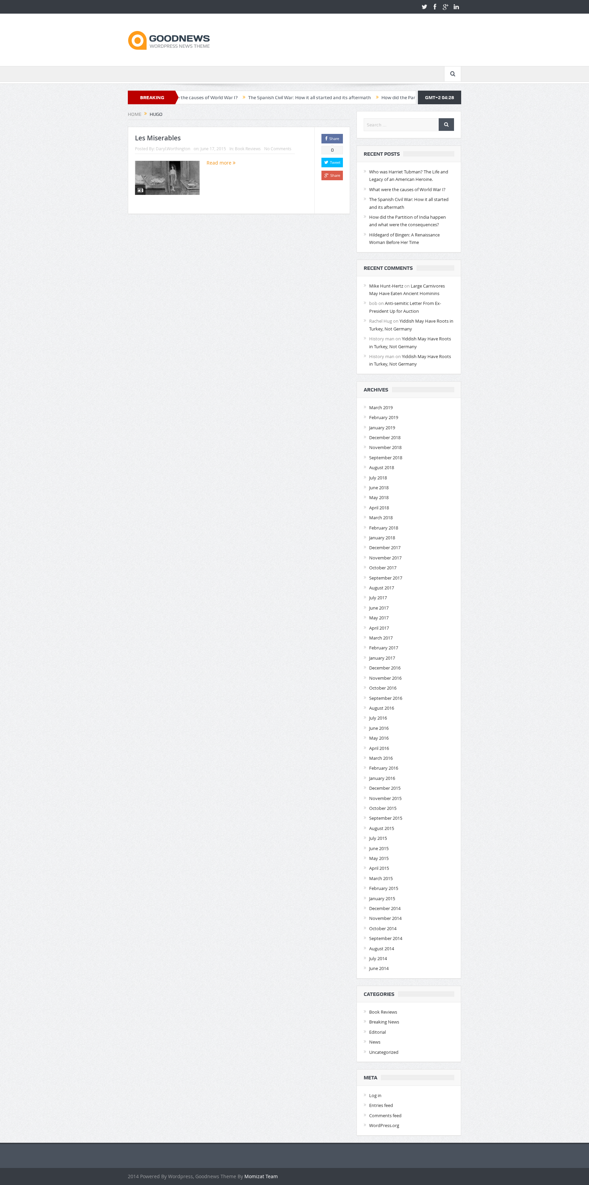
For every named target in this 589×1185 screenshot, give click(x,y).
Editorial (377, 1032)
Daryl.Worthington (173, 148)
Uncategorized (383, 1052)
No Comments (277, 148)
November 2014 (385, 918)
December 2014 (385, 908)
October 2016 (382, 688)
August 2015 (381, 828)
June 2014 (379, 968)
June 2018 (379, 487)
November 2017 (385, 558)
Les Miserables (158, 138)
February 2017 (383, 648)
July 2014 (378, 958)
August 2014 (381, 948)
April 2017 (379, 628)
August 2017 (381, 588)
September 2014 (385, 938)
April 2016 (379, 748)
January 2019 (382, 428)
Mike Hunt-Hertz (386, 286)
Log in (375, 1095)
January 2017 (382, 658)
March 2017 (381, 638)
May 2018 (379, 497)
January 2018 (382, 538)
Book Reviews (248, 148)
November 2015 (385, 798)
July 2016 (378, 718)
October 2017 (382, 568)
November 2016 (385, 678)
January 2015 (382, 898)
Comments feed (385, 1115)
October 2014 (382, 928)
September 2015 (385, 818)
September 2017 (385, 578)
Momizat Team (261, 1176)
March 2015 (381, 878)
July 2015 (378, 838)
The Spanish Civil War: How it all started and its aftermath (273, 97)
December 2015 (385, 788)
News (374, 1042)
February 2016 (383, 768)
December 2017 (385, 547)
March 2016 (381, 758)
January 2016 (382, 778)
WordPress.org (384, 1125)
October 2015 (382, 808)
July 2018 (378, 478)
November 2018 (385, 447)
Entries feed (381, 1105)
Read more (220, 162)
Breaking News (384, 1022)
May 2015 (379, 858)
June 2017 (379, 608)
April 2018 (379, 508)
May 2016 (379, 738)
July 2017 (378, 598)
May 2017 (379, 618)
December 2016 (385, 668)
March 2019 (381, 407)
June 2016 (379, 728)
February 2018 (383, 528)
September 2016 (385, 698)
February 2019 (383, 417)
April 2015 (379, 868)
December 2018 (385, 437)
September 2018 (385, 458)
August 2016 (381, 708)
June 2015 (379, 848)
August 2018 (381, 467)
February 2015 (383, 888)
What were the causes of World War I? (407, 189)
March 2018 (381, 517)
